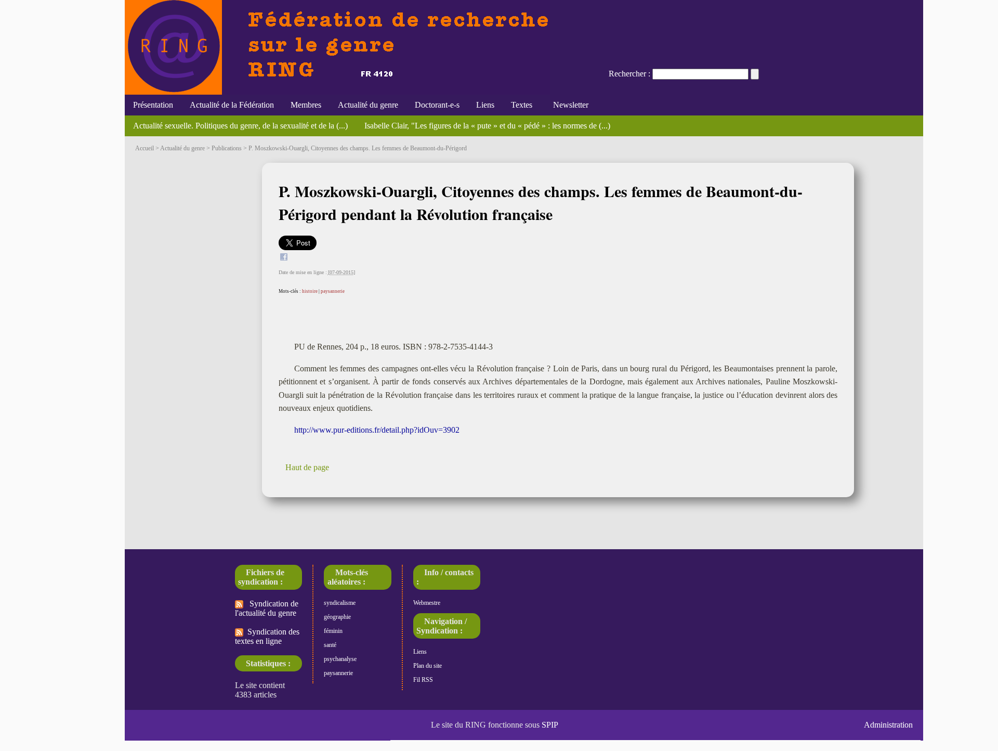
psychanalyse (340, 659)
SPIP (550, 724)
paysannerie (333, 291)
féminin (333, 631)
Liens (485, 104)
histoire (310, 291)
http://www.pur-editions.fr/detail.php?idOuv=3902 (376, 429)
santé (330, 645)
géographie (337, 616)
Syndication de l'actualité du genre (266, 608)
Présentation (153, 104)
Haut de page (307, 467)
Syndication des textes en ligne (267, 636)
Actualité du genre (368, 104)
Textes (521, 104)
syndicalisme (340, 602)
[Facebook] (284, 258)
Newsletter (568, 104)
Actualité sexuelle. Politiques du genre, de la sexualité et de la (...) (240, 125)
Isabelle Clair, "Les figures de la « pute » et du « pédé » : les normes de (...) (487, 125)
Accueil (144, 148)
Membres (306, 104)
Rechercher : (629, 73)
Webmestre (426, 602)
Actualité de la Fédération (232, 104)
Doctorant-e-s (437, 104)
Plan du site (427, 665)
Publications (227, 148)
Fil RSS (423, 679)
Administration (888, 724)
